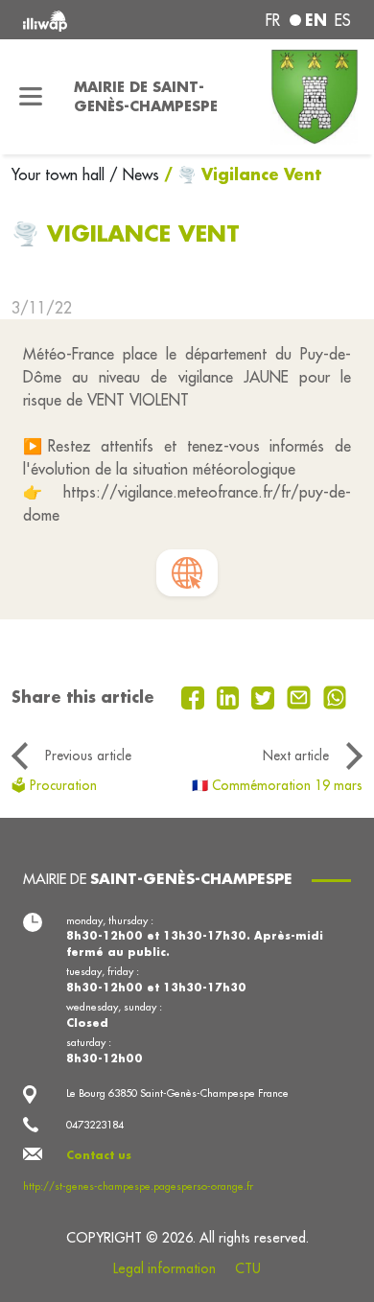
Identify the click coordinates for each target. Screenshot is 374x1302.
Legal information (164, 1268)
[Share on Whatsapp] (335, 696)
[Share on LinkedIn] (230, 696)
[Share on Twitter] (265, 696)
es (343, 20)
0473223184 (95, 1124)
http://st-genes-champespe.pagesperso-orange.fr (138, 1186)
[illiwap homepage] (85, 19)
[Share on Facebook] (195, 696)
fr (273, 20)
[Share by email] (301, 696)
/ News (134, 174)
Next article (296, 755)
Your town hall (60, 174)
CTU (248, 1268)
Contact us (98, 1155)
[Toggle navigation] (31, 96)
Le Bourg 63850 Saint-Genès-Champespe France (177, 1093)
